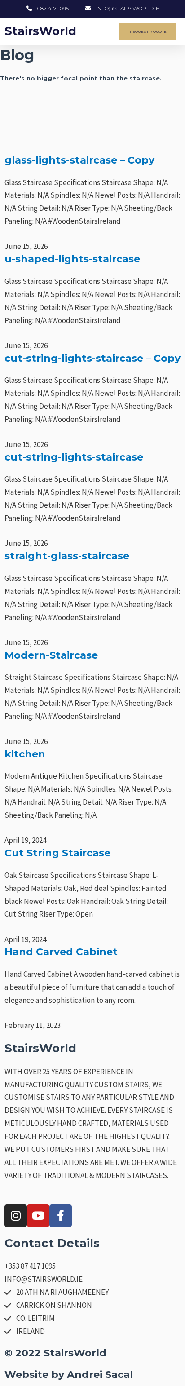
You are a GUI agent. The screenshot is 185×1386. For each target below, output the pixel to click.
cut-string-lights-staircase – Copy (92, 358)
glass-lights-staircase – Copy (79, 160)
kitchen (24, 754)
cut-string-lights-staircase (73, 457)
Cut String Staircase (57, 853)
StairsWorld (40, 31)
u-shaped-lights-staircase (72, 259)
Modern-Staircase (51, 655)
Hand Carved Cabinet (61, 952)
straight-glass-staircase (66, 556)
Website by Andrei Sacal (68, 1374)
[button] (103, 31)
